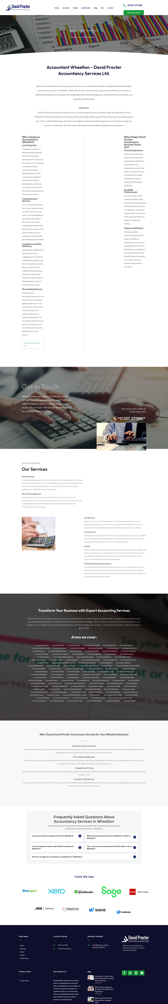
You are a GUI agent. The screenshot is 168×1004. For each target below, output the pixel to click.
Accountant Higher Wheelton (57, 651)
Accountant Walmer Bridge (40, 686)
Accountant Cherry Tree (129, 648)
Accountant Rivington (38, 668)
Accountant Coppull (55, 668)
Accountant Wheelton (92, 651)
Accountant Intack (106, 666)
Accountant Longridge (35, 680)
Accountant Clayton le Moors (72, 689)
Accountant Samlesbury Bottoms (63, 657)
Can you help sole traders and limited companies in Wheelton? (53, 847)
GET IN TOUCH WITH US (31, 344)
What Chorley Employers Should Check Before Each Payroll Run (104, 989)
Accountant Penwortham (114, 683)
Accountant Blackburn (42, 645)
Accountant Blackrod (110, 674)
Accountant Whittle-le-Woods (90, 660)
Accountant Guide (42, 663)
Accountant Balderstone (35, 666)
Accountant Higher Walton (123, 657)
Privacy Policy (24, 958)
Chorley (142, 948)
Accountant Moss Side (113, 686)
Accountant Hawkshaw (78, 686)
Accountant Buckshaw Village (89, 666)
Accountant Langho (39, 689)
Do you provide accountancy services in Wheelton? (53, 836)
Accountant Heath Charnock (87, 663)
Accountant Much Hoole (80, 698)
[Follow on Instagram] (136, 972)
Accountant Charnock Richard (91, 674)
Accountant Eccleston (36, 695)
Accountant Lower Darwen (60, 654)
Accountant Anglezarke (94, 654)
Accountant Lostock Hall (106, 671)
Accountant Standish (131, 695)
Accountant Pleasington (95, 648)
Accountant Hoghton (43, 657)
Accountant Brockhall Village (113, 695)
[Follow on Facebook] (124, 972)
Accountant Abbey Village (91, 645)
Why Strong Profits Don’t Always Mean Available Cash (103, 1000)
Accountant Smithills (57, 671)
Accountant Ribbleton (109, 677)
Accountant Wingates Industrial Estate (74, 695)
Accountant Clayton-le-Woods (40, 648)
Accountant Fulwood (128, 689)
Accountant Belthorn (106, 663)
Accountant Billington (42, 698)
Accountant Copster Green (129, 674)
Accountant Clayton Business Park (75, 683)
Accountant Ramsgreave (94, 668)
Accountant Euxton (119, 680)
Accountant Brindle (72, 660)
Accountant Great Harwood (39, 692)
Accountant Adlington (129, 668)
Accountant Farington (53, 666)
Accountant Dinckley (130, 686)
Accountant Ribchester (127, 677)
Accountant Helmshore (78, 692)
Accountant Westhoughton (59, 692)
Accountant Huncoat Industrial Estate (120, 698)
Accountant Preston (74, 645)
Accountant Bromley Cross (101, 680)
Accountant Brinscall (60, 648)
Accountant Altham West (92, 689)
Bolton (134, 950)
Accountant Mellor (77, 654)
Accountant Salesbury (41, 671)
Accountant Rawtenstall (39, 701)
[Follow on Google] (130, 972)
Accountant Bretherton (113, 701)
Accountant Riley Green (39, 660)
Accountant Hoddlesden (128, 651)
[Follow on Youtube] (141, 972)
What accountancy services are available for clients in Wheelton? (108, 837)
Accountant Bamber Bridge (85, 657)
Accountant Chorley (56, 660)
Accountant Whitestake (111, 689)
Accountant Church (83, 680)
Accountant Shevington (98, 698)
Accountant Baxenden (95, 692)
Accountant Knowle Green (61, 698)
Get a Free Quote (133, 13)
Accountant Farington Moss (91, 677)
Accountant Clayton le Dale (125, 671)
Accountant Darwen (38, 651)
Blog (95, 8)
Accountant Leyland (70, 666)
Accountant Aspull (54, 689)
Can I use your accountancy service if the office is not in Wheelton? (109, 847)
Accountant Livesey (112, 648)
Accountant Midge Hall (113, 692)
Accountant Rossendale (57, 701)
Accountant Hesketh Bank (59, 686)
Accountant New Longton (75, 701)
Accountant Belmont (57, 674)
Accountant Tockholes (41, 654)
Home (57, 8)
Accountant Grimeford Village (74, 668)
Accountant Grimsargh (38, 683)
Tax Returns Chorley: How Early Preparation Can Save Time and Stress (104, 978)
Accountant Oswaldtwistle (39, 674)
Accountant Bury (95, 695)
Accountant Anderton (126, 645)
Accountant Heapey (76, 651)
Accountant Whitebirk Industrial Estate (128, 666)
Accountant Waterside (110, 660)
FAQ (102, 8)
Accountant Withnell (109, 645)
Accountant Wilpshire (112, 668)
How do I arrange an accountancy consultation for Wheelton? (57, 857)
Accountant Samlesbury (104, 657)
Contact (110, 8)
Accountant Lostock (67, 680)
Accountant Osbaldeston (123, 663)
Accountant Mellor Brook (128, 660)
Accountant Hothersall (130, 692)
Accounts (66, 8)
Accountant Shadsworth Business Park (63, 663)
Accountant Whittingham (94, 701)
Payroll (75, 8)
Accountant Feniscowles (77, 648)
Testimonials (85, 8)
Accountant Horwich (54, 683)
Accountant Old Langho (96, 683)
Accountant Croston (53, 695)
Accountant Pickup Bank (109, 651)
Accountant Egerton (74, 671)
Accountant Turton (89, 671)
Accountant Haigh (131, 683)
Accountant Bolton (58, 645)
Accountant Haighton (130, 701)
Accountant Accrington (96, 686)
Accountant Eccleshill (126, 654)
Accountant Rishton (40, 677)
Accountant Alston (134, 680)
